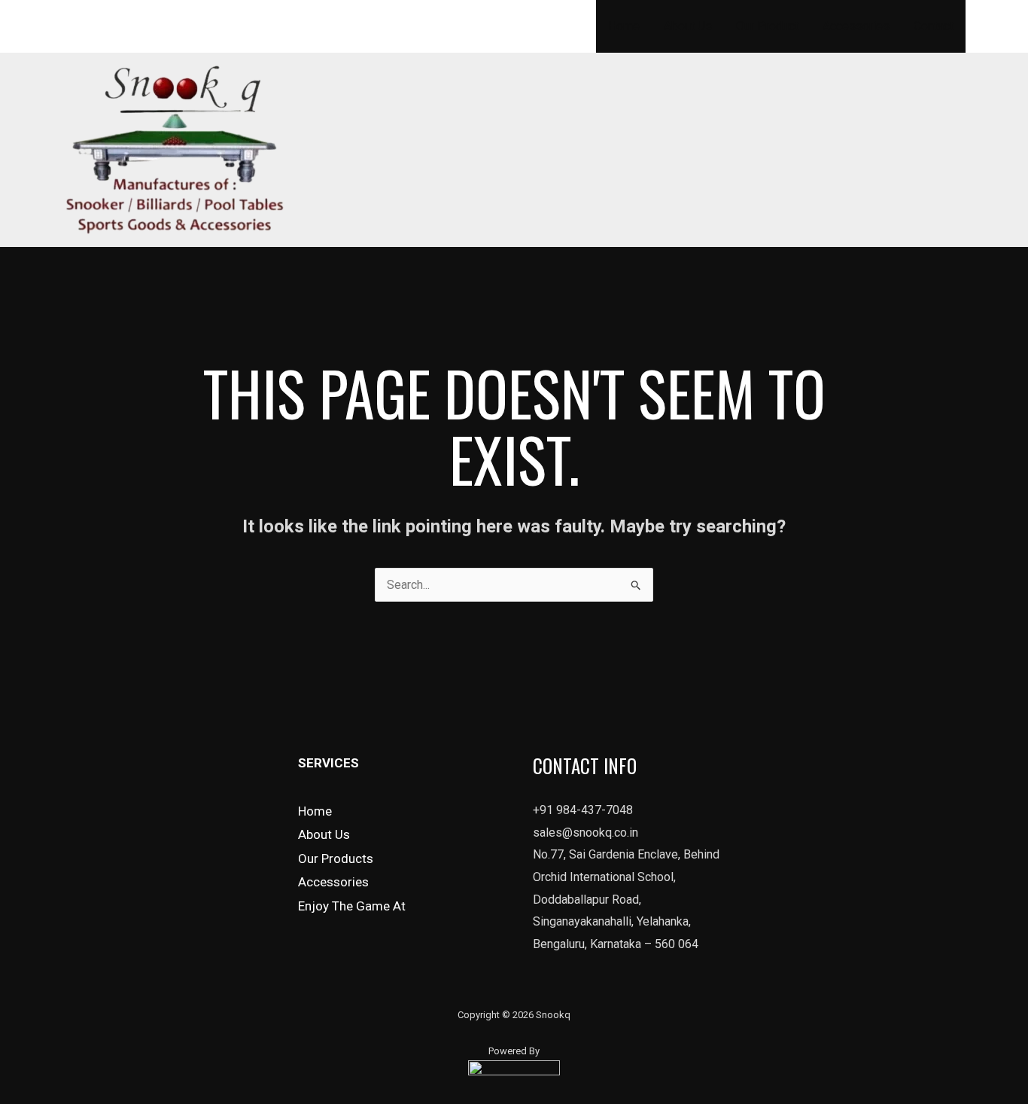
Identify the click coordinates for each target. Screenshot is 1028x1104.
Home (624, 26)
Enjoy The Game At (352, 905)
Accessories (856, 26)
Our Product (767, 26)
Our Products (335, 858)
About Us (688, 26)
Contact (933, 26)
